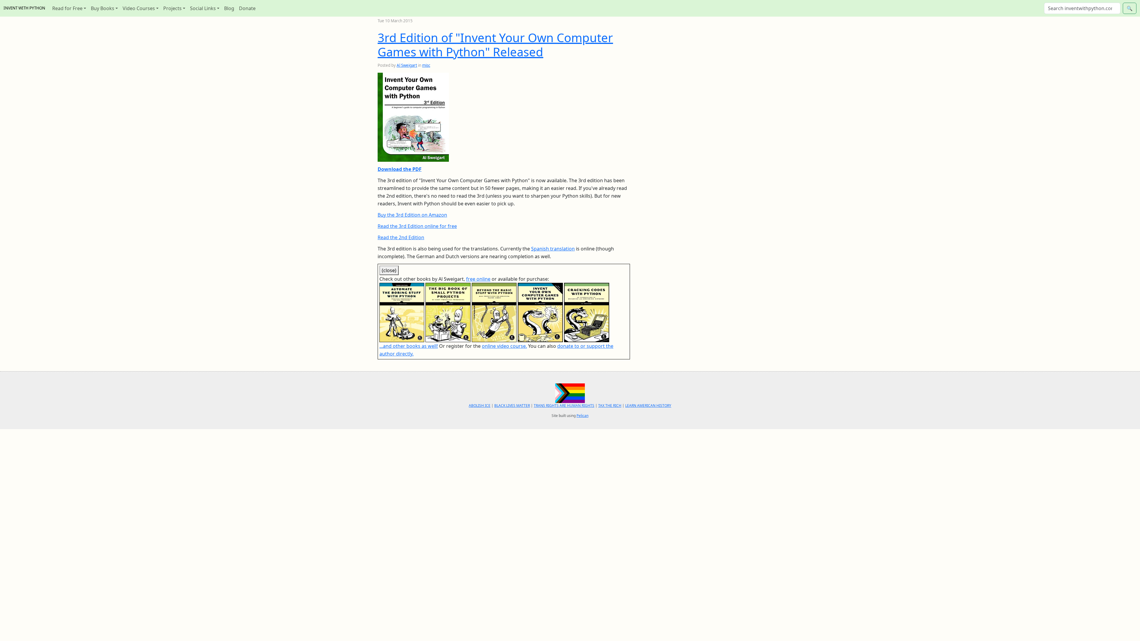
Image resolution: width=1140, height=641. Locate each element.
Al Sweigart (407, 65)
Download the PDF (400, 169)
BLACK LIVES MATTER (512, 405)
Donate (247, 8)
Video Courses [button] (139, 8)
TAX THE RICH (609, 405)
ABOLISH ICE (479, 405)
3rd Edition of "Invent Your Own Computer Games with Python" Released (495, 44)
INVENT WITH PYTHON (24, 8)
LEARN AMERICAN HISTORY (648, 405)
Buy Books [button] (102, 8)
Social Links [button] (203, 8)
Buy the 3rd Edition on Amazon (412, 215)
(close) (389, 270)
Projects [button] (172, 8)
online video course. (504, 346)
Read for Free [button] (67, 8)
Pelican (582, 415)
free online (478, 279)
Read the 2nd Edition (401, 237)
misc (426, 65)
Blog (229, 8)
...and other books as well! (408, 346)
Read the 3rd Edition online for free (417, 226)
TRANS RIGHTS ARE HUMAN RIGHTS (564, 405)
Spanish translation (553, 248)
